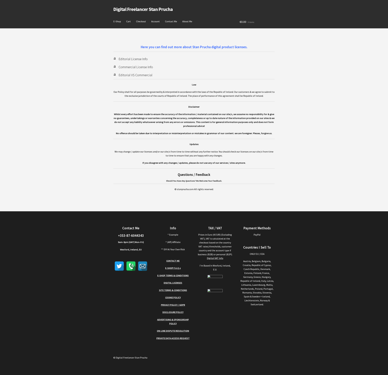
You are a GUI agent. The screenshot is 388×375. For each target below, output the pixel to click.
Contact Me (171, 21)
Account (155, 21)
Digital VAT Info (215, 258)
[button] (194, 59)
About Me (187, 21)
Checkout (141, 21)
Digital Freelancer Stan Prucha (143, 9)
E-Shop (117, 21)
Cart (128, 21)
